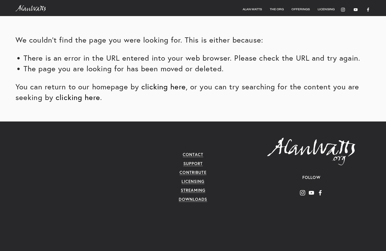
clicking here (163, 86)
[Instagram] (343, 8)
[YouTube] (355, 8)
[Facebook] (368, 8)
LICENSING (326, 9)
